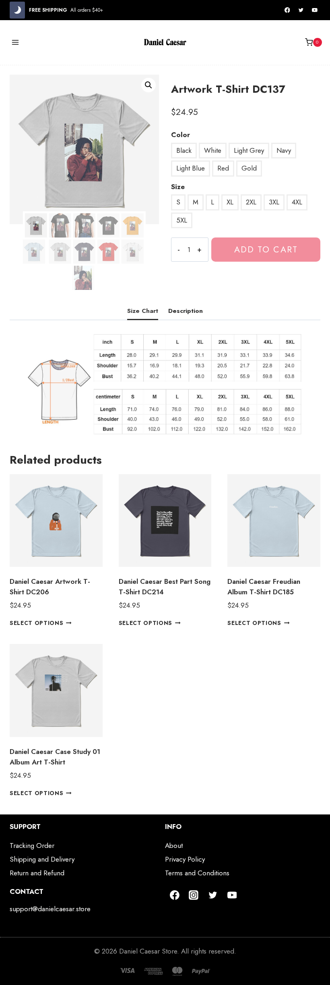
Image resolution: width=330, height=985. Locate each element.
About (174, 845)
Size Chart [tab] (142, 310)
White (212, 150)
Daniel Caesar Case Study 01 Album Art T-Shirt (55, 757)
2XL (251, 202)
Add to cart (266, 249)
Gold (249, 168)
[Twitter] (301, 10)
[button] (148, 85)
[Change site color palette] (17, 10)
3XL (274, 202)
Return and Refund (37, 873)
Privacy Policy (185, 859)
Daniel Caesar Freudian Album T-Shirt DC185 (263, 587)
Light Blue (190, 168)
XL (230, 202)
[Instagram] (194, 895)
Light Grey (249, 150)
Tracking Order (32, 845)
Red (223, 168)
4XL (297, 202)
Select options (37, 623)
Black (184, 150)
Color (180, 135)
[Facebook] (287, 10)
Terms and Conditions (197, 873)
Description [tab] (185, 310)
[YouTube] (314, 10)
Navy (283, 150)
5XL (181, 220)
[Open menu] (15, 42)
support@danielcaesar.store (50, 909)
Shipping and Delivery (42, 859)
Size (178, 187)
